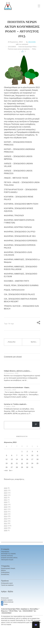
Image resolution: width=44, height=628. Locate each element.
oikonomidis (32, 42)
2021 (5, 500)
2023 (5, 495)
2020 (5, 502)
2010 (5, 526)
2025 (5, 490)
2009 (5, 528)
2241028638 (12, 46)
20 (12, 463)
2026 (5, 488)
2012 (5, 521)
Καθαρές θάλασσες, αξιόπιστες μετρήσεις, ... (17, 371)
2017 (5, 509)
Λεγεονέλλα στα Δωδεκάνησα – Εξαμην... (17, 387)
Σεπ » (10, 470)
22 (22, 463)
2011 (5, 523)
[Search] (35, 424)
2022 (5, 497)
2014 (5, 516)
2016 (5, 511)
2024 (5, 493)
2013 (5, 518)
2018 (5, 507)
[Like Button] (22, 51)
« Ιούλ (6, 470)
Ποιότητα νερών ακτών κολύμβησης (19, 49)
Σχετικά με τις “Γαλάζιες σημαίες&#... (15, 404)
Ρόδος (34, 49)
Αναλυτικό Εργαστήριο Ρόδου (27, 46)
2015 (5, 514)
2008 (5, 530)
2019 (5, 504)
